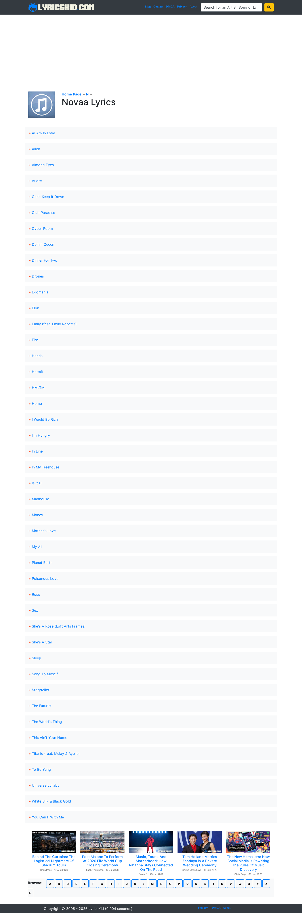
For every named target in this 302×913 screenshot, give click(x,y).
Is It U (37, 483)
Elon (35, 308)
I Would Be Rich (45, 419)
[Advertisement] (151, 48)
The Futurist (42, 706)
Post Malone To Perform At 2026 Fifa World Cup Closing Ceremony (102, 860)
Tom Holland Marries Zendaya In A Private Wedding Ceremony (199, 860)
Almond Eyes (43, 165)
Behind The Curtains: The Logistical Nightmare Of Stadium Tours (53, 860)
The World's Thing (47, 721)
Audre (37, 181)
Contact (158, 6)
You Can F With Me (48, 817)
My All (37, 546)
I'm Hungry (41, 435)
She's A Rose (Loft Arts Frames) (59, 626)
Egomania (40, 292)
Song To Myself (45, 674)
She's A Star (42, 642)
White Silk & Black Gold (51, 801)
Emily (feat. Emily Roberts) (54, 324)
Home (37, 403)
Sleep (36, 658)
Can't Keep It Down (48, 196)
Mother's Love (44, 531)
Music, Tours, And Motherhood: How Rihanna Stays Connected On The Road (151, 863)
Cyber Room (42, 228)
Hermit (37, 371)
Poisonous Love (45, 578)
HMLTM (38, 387)
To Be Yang (41, 769)
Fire (35, 340)
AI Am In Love (43, 133)
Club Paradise (43, 212)
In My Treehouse (45, 467)
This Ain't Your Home (49, 737)
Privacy (182, 6)
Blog (148, 6)
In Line (37, 451)
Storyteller (40, 690)
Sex (35, 610)
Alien (36, 149)
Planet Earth (42, 562)
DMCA (170, 6)
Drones (38, 276)
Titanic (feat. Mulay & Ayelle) (56, 753)
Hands (37, 356)
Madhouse (40, 499)
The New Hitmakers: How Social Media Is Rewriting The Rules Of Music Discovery (248, 863)
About (193, 6)
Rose (36, 594)
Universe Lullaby (45, 785)
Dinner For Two (44, 260)
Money (37, 515)
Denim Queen (43, 244)
